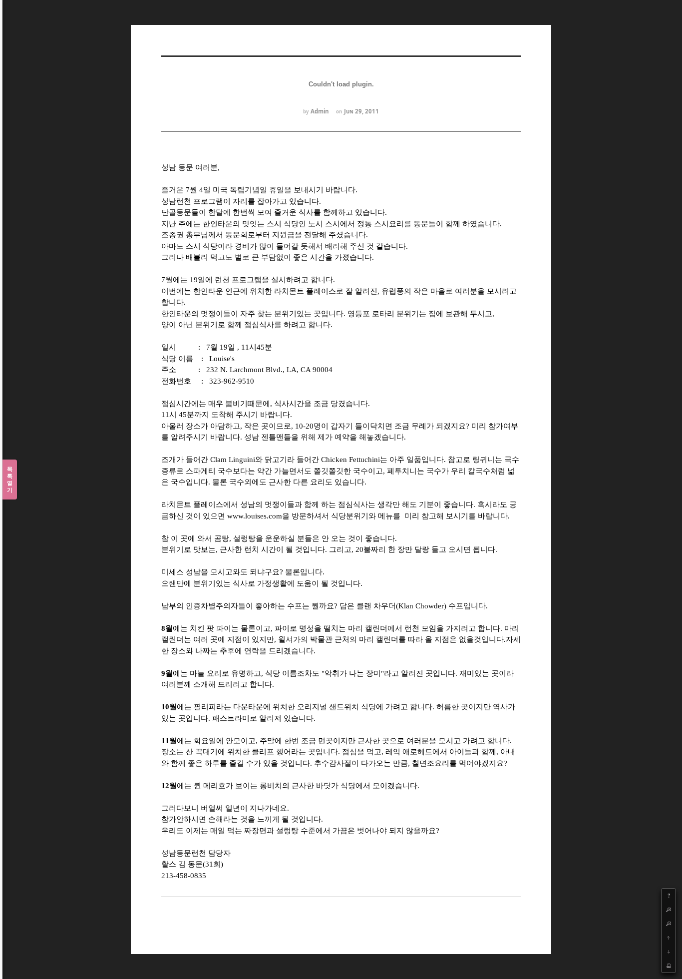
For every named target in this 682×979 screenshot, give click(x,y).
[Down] (669, 952)
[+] (669, 910)
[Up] (669, 938)
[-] (669, 924)
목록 (9, 479)
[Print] (669, 966)
